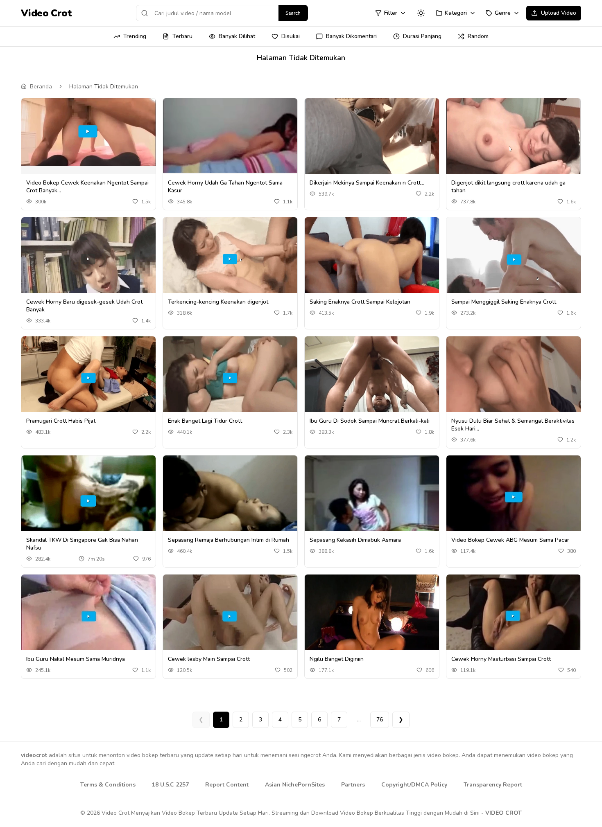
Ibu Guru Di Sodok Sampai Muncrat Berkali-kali (370, 421)
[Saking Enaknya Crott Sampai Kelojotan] (372, 258)
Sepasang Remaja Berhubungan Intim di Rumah (228, 540)
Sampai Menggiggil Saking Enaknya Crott (503, 302)
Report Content (227, 785)
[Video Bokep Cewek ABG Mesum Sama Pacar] (513, 497)
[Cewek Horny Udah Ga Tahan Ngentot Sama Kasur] (230, 135)
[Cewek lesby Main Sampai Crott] (230, 616)
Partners (353, 785)
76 (379, 719)
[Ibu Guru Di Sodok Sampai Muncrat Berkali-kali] (372, 378)
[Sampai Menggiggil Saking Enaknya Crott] (513, 259)
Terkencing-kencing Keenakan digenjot (218, 302)
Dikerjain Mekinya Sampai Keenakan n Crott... (367, 183)
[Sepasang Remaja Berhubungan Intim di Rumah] (230, 497)
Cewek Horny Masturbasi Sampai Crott (501, 659)
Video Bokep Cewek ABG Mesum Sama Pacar (510, 540)
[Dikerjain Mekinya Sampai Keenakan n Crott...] (372, 140)
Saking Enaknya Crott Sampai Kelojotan (360, 302)
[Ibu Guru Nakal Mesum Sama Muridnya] (88, 616)
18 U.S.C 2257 (170, 785)
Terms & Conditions (108, 785)
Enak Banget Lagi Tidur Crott (205, 421)
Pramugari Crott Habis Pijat (60, 421)
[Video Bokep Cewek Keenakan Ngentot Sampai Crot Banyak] (88, 132)
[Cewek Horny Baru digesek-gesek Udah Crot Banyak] (88, 259)
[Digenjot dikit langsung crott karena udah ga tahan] (513, 140)
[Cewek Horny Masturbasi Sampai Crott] (513, 616)
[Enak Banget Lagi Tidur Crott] (230, 378)
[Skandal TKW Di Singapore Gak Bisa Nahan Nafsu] (88, 497)
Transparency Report (493, 785)
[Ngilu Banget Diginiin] (372, 616)
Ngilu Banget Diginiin (337, 659)
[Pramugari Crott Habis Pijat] (88, 378)
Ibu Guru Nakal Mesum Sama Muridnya (75, 659)
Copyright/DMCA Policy (414, 785)
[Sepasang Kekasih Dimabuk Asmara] (372, 497)
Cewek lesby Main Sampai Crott (209, 659)
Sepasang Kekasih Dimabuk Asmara (355, 540)
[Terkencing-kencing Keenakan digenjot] (230, 259)
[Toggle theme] (421, 13)
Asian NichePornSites (295, 785)
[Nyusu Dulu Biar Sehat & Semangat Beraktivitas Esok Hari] (513, 378)
